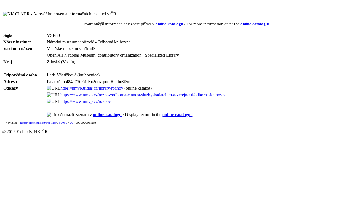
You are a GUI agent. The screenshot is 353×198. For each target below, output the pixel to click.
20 (71, 122)
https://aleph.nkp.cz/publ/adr (38, 122)
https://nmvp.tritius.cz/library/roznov (91, 88)
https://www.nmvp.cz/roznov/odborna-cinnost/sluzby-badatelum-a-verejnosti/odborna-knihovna (143, 94)
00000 (63, 122)
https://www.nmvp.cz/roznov (85, 101)
